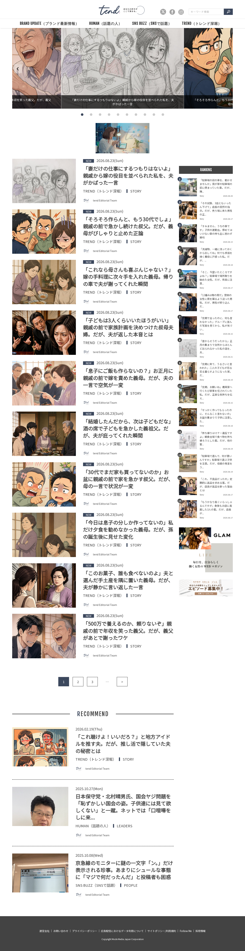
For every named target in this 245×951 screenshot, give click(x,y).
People (131, 885)
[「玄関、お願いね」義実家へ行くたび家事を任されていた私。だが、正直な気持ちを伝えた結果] (189, 395)
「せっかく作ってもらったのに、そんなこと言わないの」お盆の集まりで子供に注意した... (216, 415)
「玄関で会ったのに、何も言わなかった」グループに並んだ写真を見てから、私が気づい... (216, 323)
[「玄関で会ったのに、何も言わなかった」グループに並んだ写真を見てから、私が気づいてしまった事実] (189, 326)
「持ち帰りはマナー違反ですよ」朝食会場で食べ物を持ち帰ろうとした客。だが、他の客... (216, 438)
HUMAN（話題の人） (105, 23)
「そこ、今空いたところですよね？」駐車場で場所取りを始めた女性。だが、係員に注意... (216, 277)
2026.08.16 (228, 333)
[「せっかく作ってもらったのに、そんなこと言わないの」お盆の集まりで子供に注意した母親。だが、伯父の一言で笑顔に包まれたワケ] (189, 418)
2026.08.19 (228, 379)
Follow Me (186, 931)
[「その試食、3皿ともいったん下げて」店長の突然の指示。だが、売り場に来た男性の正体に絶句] (189, 211)
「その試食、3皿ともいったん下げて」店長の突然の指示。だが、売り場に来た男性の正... (216, 208)
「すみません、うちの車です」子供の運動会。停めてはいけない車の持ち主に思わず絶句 (216, 231)
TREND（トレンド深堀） (202, 23)
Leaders (124, 826)
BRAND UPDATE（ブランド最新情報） (49, 23)
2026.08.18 (228, 264)
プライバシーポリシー (84, 931)
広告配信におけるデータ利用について (122, 931)
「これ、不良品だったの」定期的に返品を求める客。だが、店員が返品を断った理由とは (216, 484)
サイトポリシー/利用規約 (161, 931)
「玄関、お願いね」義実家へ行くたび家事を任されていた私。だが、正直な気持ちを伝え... (216, 392)
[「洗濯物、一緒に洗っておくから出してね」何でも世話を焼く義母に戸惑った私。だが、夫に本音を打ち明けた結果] (189, 257)
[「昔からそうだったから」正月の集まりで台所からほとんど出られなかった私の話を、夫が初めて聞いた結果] (189, 349)
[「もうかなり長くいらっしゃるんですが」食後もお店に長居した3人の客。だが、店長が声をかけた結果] (189, 510)
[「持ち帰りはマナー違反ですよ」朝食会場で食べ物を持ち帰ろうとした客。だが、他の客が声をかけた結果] (189, 441)
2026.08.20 (228, 195)
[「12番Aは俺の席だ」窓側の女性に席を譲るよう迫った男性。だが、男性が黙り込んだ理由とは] (189, 303)
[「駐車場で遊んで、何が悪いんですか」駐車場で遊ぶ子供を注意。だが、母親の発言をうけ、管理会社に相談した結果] (189, 464)
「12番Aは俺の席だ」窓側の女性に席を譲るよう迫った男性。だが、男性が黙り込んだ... (216, 300)
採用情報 (200, 931)
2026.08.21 (228, 356)
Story (135, 191)
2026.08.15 (228, 241)
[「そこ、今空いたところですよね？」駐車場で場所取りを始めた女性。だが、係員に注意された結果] (189, 280)
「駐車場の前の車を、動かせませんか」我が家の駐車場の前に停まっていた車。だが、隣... (216, 185)
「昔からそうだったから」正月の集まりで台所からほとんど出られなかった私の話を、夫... (216, 346)
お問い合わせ (60, 931)
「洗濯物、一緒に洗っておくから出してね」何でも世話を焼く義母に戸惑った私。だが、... (216, 254)
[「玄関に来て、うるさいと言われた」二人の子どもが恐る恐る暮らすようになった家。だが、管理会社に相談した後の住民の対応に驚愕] (189, 372)
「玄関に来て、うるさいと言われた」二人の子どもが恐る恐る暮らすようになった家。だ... (216, 369)
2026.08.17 (228, 218)
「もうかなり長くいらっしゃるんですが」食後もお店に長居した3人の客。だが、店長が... (216, 507)
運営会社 (44, 931)
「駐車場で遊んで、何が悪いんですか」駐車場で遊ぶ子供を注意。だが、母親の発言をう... (216, 461)
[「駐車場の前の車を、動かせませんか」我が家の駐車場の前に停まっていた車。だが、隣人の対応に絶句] (189, 188)
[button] (82, 114)
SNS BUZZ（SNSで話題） (152, 23)
